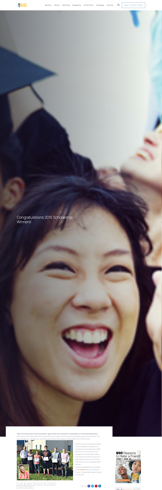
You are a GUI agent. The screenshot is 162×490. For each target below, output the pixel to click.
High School (39, 484)
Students (21, 487)
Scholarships (50, 484)
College (20, 484)
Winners (29, 487)
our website (81, 470)
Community (29, 484)
